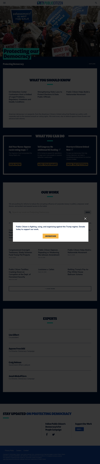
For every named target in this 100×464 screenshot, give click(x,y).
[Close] (85, 218)
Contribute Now (50, 236)
